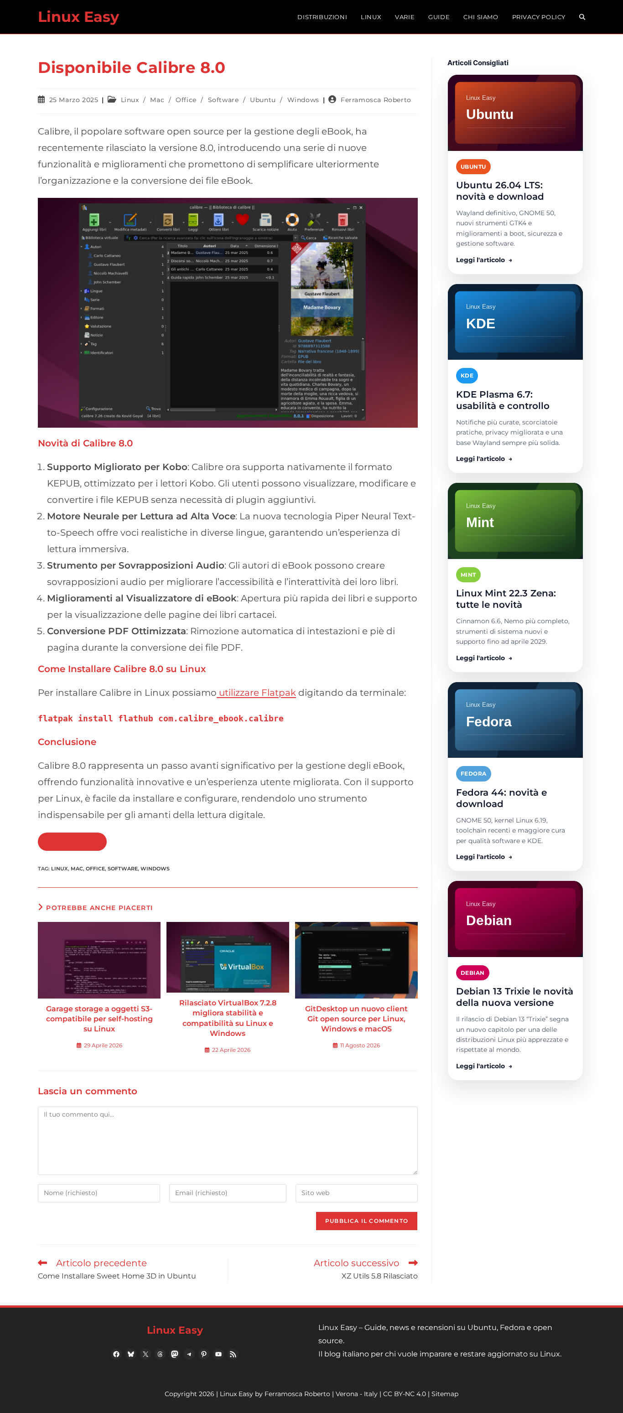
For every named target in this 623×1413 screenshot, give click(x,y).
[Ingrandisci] (405, 209)
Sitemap (444, 1394)
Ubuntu (263, 100)
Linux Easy (78, 17)
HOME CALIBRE (72, 841)
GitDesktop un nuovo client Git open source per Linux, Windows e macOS (356, 1019)
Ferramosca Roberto (376, 100)
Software (223, 100)
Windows (303, 100)
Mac (157, 100)
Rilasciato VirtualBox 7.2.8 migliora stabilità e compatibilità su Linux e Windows (227, 1018)
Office (186, 100)
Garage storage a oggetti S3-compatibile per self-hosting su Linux (99, 1019)
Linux (130, 100)
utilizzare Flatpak (256, 692)
